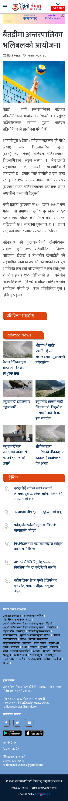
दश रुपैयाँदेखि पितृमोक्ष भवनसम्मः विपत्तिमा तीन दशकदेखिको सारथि (35, 564)
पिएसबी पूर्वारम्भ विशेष (39, 632)
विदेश (47, 659)
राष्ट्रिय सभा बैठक (11, 643)
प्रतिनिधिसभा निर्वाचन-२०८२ (17, 620)
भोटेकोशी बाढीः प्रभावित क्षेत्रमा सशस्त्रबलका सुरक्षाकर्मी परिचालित (50, 354)
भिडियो (46, 651)
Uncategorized (12, 616)
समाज (6, 663)
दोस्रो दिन (51, 628)
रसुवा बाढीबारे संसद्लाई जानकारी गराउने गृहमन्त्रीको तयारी (15, 455)
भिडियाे (56, 635)
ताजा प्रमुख (50, 655)
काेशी (5, 647)
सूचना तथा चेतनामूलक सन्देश (35, 635)
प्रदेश (5, 651)
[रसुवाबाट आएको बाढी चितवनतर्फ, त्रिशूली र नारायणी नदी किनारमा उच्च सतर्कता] (50, 388)
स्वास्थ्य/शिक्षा (35, 659)
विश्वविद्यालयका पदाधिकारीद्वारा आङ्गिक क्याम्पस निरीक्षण (38, 546)
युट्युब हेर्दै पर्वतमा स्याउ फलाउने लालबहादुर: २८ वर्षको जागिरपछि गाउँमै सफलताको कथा (38, 494)
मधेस (24, 647)
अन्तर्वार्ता (26, 643)
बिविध (23, 639)
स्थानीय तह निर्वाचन (20, 651)
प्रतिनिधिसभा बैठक (38, 639)
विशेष (22, 659)
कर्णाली (15, 647)
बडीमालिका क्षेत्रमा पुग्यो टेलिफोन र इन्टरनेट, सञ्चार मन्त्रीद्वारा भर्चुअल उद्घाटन (35, 586)
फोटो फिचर (40, 643)
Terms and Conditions (43, 787)
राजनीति (57, 659)
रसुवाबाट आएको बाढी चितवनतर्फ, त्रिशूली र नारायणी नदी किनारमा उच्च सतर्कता (49, 410)
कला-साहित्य (20, 655)
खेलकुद (7, 655)
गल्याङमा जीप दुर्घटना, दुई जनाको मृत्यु (38, 512)
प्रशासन (36, 651)
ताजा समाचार (10, 659)
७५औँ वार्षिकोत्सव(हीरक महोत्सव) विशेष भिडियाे (27, 624)
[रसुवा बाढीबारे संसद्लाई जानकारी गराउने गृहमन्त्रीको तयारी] (17, 433)
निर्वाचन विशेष (10, 639)
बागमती (54, 647)
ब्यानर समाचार (10, 635)
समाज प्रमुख (36, 655)
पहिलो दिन (8, 632)
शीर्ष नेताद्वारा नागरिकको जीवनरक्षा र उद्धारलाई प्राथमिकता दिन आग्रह (50, 455)
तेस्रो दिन (20, 632)
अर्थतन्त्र (57, 651)
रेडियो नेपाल (13, 55)
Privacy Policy (20, 787)
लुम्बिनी (43, 647)
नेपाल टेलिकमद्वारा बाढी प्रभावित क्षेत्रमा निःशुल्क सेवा (15, 368)
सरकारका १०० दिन (33, 616)
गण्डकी (33, 647)
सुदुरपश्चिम (54, 643)
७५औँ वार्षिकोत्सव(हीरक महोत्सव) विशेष (23, 628)
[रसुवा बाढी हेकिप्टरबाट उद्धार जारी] (17, 388)
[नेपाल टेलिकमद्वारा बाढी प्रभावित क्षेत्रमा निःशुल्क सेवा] (17, 349)
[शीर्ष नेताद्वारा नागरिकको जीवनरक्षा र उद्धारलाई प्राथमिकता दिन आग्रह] (50, 433)
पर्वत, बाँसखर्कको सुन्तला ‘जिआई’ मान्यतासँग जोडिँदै (35, 528)
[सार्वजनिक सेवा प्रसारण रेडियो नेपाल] (27, 7)
